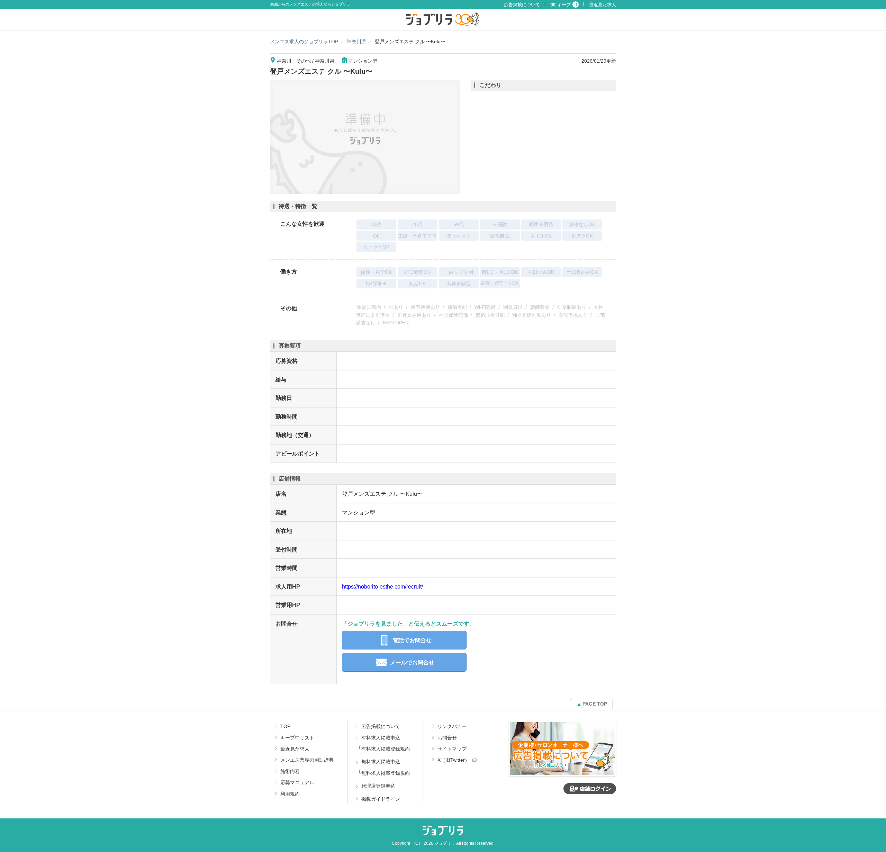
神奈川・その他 (294, 61)
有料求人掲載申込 (380, 738)
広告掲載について (522, 4)
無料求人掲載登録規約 (385, 773)
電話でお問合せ (412, 640)
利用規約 (290, 794)
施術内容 (290, 771)
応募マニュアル (297, 782)
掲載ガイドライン (380, 799)
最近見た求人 (602, 4)
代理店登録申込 (378, 786)
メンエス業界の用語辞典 (307, 760)
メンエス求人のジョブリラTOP (304, 41)
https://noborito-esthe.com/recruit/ (382, 586)
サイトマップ (452, 749)
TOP (285, 726)
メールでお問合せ (412, 662)
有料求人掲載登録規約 (385, 749)
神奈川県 (356, 41)
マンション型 (362, 61)
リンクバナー (452, 726)
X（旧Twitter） (453, 760)
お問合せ (447, 738)
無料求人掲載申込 (380, 761)
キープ (567, 4)
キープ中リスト (297, 738)
